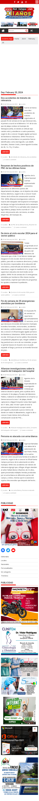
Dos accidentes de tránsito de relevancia (16, 99)
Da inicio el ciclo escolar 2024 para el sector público (19, 234)
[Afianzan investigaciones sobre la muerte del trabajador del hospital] (12, 378)
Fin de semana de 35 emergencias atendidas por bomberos (18, 302)
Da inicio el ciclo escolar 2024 (20, 292)
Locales (23, 104)
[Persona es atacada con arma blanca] (12, 444)
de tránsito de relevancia (18, 157)
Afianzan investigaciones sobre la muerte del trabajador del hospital (17, 369)
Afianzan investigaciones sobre (20, 428)
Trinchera (4, 576)
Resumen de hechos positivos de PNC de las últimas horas (17, 166)
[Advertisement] (19, 65)
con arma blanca (16, 490)
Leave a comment (10, 160)
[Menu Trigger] (37, 1)
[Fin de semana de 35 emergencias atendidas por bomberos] (12, 311)
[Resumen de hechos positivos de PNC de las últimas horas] (12, 175)
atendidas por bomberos (19, 360)
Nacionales (5, 564)
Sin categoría (6, 572)
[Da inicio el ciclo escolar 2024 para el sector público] (12, 243)
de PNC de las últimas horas (19, 225)
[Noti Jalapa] (3, 30)
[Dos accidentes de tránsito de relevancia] (12, 108)
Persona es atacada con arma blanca (19, 436)
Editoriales (5, 556)
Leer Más (5, 152)
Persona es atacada (28, 490)
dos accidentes (31, 157)
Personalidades (7, 568)
